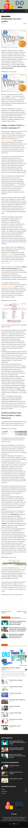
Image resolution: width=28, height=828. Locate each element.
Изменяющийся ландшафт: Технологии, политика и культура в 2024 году (16, 636)
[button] (2, 11)
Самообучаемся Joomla (15, 726)
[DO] (14, 4)
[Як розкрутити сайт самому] (4, 721)
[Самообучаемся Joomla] (4, 727)
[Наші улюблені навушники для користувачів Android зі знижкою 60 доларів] (4, 622)
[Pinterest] (9, 26)
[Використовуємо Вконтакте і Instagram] (4, 773)
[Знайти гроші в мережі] (4, 708)
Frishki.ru (22, 567)
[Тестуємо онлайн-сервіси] (4, 695)
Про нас (18, 98)
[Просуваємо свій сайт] (4, 767)
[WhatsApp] (12, 26)
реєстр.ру (16, 185)
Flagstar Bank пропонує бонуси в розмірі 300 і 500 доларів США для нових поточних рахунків (18, 629)
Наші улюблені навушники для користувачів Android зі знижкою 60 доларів (17, 623)
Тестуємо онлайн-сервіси (15, 693)
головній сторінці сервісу (7, 286)
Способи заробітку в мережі (15, 686)
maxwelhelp (3, 669)
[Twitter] (5, 26)
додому (2, 14)
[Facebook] (2, 26)
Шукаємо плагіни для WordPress (6, 612)
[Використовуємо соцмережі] (4, 681)
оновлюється (9, 254)
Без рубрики (12, 14)
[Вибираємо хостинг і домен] (14, 657)
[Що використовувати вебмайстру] (4, 701)
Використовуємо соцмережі (16, 680)
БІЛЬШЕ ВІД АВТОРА (15, 617)
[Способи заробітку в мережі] (4, 688)
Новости (7, 14)
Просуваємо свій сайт (14, 765)
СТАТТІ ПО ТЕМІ (5, 617)
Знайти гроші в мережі (14, 706)
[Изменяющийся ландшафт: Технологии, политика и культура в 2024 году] (4, 636)
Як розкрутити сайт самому (15, 719)
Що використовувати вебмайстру (17, 699)
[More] (15, 26)
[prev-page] (2, 641)
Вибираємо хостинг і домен (22, 612)
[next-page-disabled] (4, 641)
